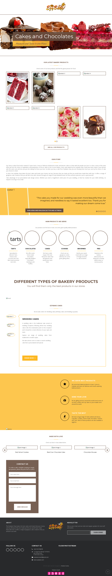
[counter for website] (56, 573)
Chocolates (30, 249)
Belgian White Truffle (68, 132)
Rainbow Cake (18, 104)
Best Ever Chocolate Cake (56, 452)
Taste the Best (79, 413)
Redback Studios (65, 566)
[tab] (11, 316)
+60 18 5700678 (38, 549)
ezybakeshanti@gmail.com (41, 557)
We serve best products (83, 381)
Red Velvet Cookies (22, 452)
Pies (98, 249)
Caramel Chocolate (94, 132)
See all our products (56, 147)
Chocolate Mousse (90, 452)
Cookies (64, 249)
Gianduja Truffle (43, 104)
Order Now (29, 358)
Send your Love (79, 397)
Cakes (47, 249)
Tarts (13, 249)
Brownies (82, 249)
